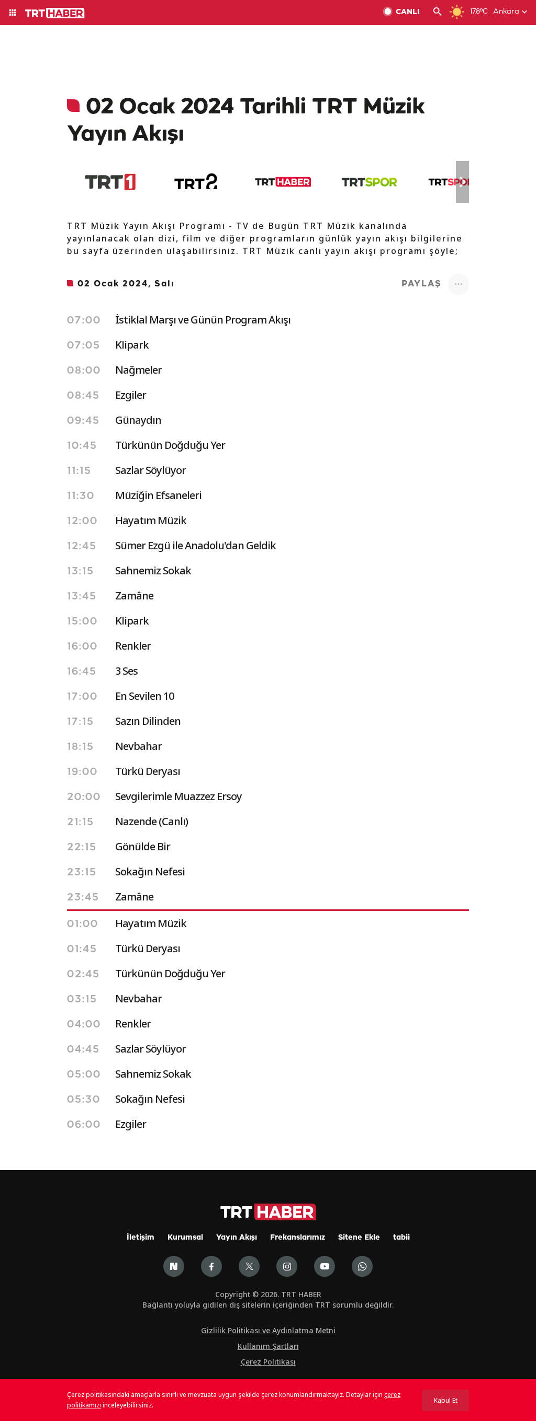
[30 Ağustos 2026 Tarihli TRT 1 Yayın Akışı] (110, 182)
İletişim (140, 1238)
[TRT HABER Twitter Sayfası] (249, 1266)
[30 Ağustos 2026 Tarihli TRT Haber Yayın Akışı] (283, 182)
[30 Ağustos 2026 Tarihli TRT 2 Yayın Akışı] (196, 182)
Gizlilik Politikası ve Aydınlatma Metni (268, 1330)
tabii (401, 1238)
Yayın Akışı (236, 1238)
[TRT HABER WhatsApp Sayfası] (362, 1266)
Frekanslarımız (297, 1238)
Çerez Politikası (268, 1362)
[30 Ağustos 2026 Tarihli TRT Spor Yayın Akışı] (369, 182)
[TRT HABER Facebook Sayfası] (211, 1266)
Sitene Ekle (359, 1238)
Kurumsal (185, 1238)
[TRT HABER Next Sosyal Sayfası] (173, 1266)
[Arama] (437, 12)
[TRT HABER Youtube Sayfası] (324, 1266)
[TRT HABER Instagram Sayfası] (286, 1266)
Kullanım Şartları (268, 1346)
